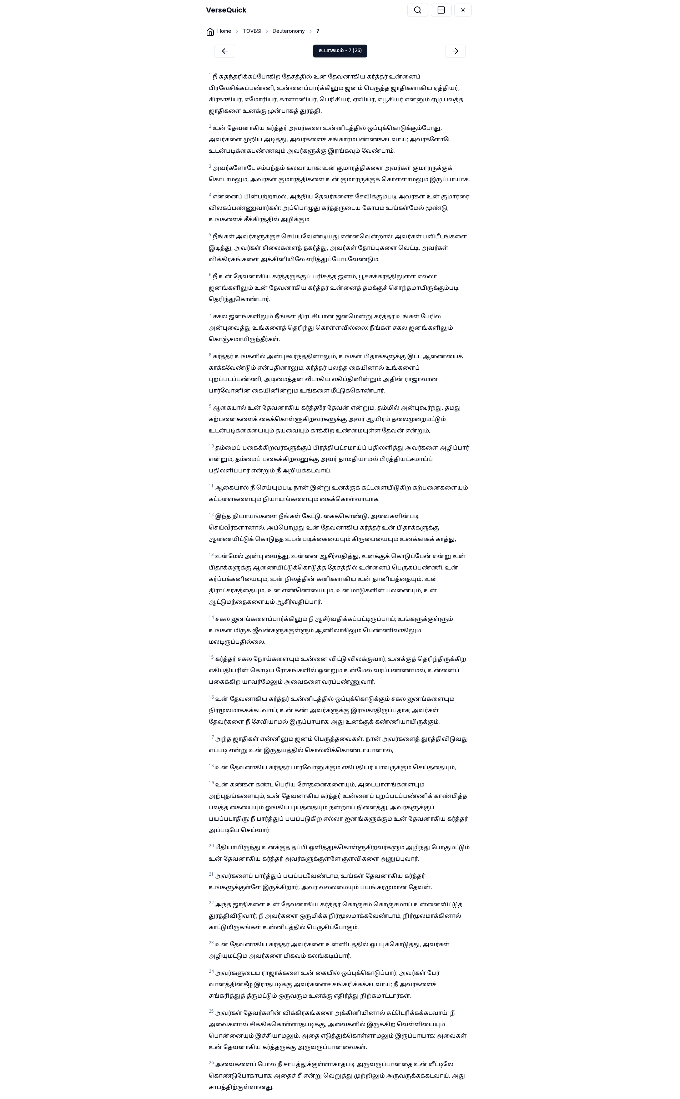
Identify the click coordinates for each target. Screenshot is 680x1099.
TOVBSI (252, 31)
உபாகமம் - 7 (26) (340, 51)
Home (224, 31)
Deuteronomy (289, 31)
